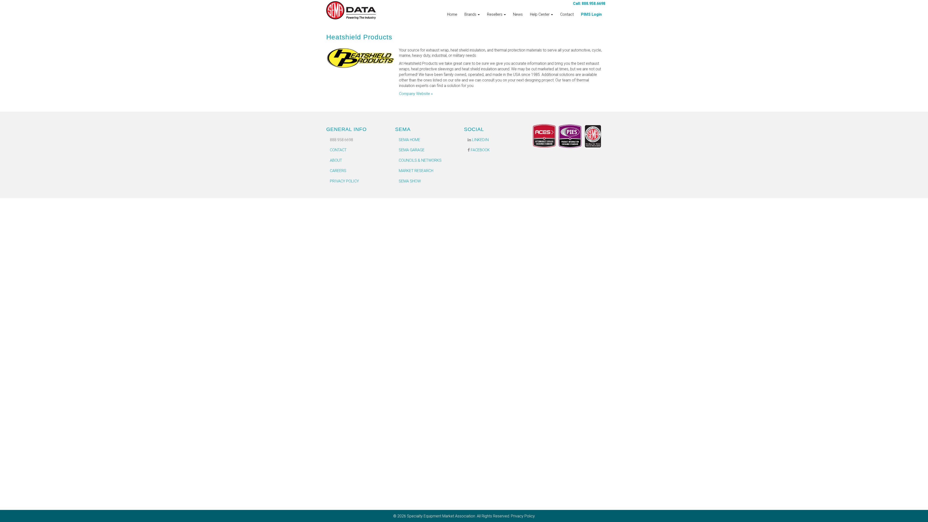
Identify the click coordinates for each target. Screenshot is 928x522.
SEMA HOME (409, 140)
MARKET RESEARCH (416, 170)
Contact (567, 14)
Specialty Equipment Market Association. (441, 516)
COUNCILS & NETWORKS (420, 160)
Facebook (480, 150)
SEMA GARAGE (412, 150)
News (518, 14)
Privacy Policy (344, 181)
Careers (338, 170)
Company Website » (416, 93)
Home (452, 14)
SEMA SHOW (410, 181)
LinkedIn (480, 140)
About (336, 160)
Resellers (495, 14)
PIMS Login (591, 14)
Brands (470, 14)
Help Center (540, 14)
